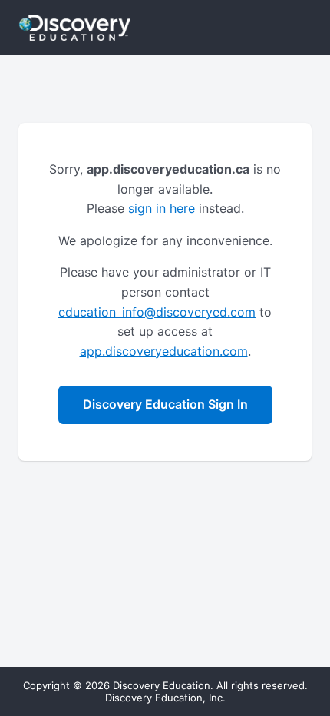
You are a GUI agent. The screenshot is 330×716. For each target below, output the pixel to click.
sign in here (161, 208)
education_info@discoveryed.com (157, 312)
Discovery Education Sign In (165, 404)
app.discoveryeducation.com (164, 351)
